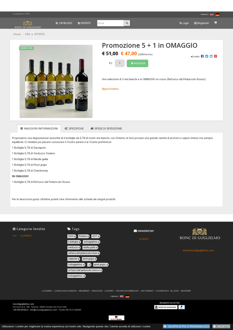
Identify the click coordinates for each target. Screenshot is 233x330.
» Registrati (185, 291)
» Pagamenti (84, 291)
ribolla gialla (89, 247)
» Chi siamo (46, 291)
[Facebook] (203, 57)
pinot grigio (88, 259)
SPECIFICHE (76, 128)
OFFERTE (85, 23)
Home (17, 34)
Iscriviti (144, 239)
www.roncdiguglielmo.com (198, 250)
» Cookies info (162, 291)
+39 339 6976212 (20, 310)
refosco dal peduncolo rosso (82, 253)
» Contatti (109, 291)
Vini (15, 236)
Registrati (203, 23)
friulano (83, 236)
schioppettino (90, 242)
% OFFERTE (25, 236)
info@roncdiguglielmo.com (43, 310)
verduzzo (73, 247)
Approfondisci (110, 89)
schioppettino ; (75, 276)
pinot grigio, (100, 264)
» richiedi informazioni (127, 291)
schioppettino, (75, 264)
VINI (27, 34)
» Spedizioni (96, 291)
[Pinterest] (215, 57)
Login (185, 23)
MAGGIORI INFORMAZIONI (40, 128)
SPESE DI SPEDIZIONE (108, 128)
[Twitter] (206, 57)
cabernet (72, 259)
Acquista (139, 63)
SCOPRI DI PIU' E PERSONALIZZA (187, 326)
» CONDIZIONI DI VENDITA (65, 291)
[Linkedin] (211, 57)
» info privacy (146, 291)
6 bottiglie (73, 242)
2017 (94, 236)
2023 (70, 236)
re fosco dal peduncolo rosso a (84, 270)
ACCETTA (222, 326)
